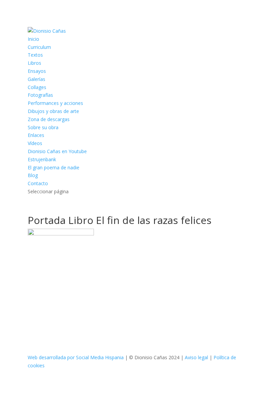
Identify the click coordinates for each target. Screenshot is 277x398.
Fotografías (40, 95)
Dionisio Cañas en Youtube (57, 151)
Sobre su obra (43, 127)
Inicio (33, 39)
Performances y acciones (55, 103)
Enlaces (36, 135)
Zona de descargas (49, 119)
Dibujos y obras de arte (53, 111)
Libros (34, 63)
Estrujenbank (42, 159)
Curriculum (39, 47)
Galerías (36, 79)
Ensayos (37, 71)
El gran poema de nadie (53, 167)
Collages (37, 87)
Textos (35, 55)
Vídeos (35, 143)
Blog (33, 175)
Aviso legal (196, 357)
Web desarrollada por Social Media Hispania (76, 357)
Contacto (38, 183)
